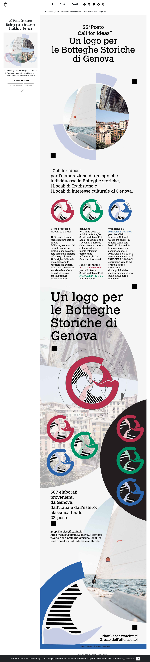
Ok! (138, 659)
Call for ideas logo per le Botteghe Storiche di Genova (62, 12)
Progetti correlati (15, 86)
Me (53, 4)
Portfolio (28, 86)
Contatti (75, 4)
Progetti (63, 4)
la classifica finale (22, 80)
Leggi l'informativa (128, 658)
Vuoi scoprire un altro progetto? (95, 12)
